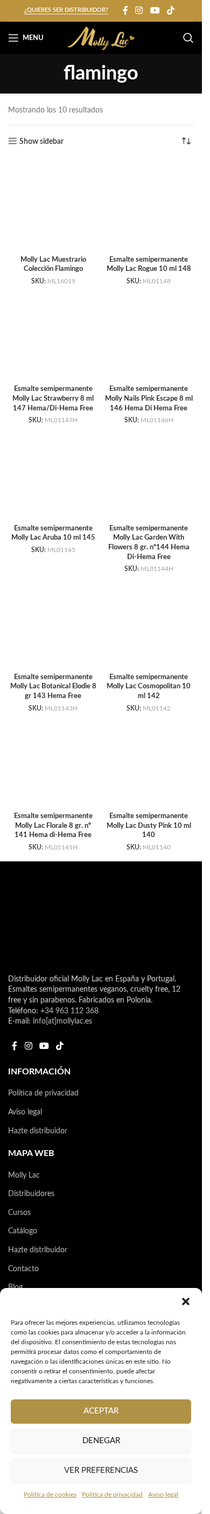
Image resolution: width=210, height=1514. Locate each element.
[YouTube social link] (154, 10)
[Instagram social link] (139, 10)
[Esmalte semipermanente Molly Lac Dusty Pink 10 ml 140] (149, 762)
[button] (185, 1301)
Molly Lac (24, 1175)
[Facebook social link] (125, 10)
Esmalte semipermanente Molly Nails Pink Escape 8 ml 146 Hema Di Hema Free (149, 398)
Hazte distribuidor (37, 1131)
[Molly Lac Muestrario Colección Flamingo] (53, 206)
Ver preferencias (101, 1470)
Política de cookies (50, 1494)
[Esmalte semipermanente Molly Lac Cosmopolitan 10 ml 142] (149, 623)
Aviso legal (163, 1494)
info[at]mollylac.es (62, 1021)
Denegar (101, 1441)
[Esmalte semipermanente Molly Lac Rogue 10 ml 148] (149, 206)
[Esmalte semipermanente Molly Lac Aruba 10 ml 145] (53, 474)
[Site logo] (101, 38)
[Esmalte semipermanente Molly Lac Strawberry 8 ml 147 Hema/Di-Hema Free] (53, 335)
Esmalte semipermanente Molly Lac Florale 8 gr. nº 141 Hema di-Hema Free (53, 825)
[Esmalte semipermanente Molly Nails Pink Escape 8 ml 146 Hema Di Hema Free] (149, 335)
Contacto (23, 1269)
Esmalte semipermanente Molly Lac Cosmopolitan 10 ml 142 (149, 686)
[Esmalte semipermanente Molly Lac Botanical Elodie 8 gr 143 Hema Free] (53, 623)
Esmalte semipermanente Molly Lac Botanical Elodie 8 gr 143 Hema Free (53, 686)
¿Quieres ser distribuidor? (66, 10)
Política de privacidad (112, 1494)
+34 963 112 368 (69, 1011)
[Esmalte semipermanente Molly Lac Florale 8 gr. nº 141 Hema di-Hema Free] (53, 762)
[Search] (188, 38)
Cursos (19, 1213)
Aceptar (100, 1411)
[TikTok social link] (170, 10)
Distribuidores (31, 1194)
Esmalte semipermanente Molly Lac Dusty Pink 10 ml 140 (149, 825)
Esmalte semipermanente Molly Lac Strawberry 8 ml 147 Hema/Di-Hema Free (53, 398)
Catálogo (22, 1231)
